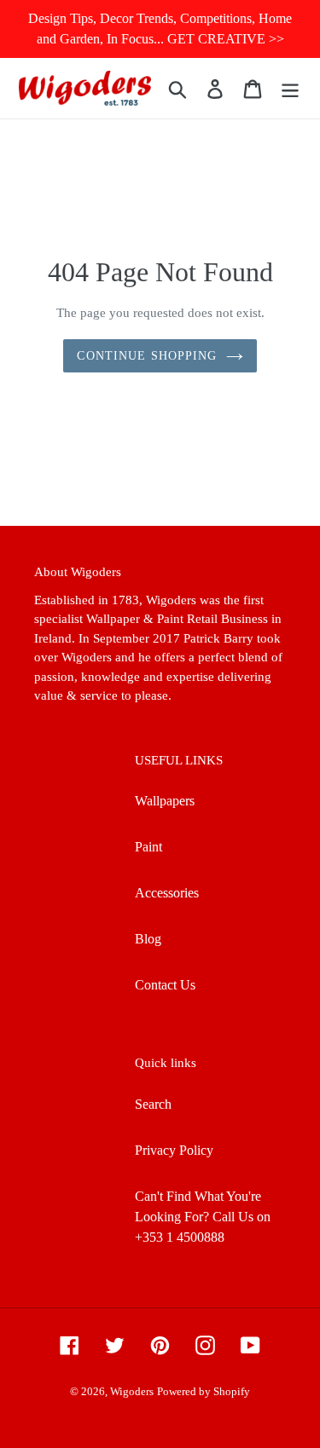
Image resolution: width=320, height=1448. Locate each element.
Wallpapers (165, 800)
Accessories (167, 893)
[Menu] (290, 88)
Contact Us (165, 985)
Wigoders (132, 1391)
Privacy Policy (174, 1150)
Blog (148, 939)
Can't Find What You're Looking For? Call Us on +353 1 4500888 (203, 1216)
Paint (148, 846)
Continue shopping (147, 355)
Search (153, 1104)
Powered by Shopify (203, 1391)
